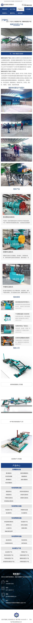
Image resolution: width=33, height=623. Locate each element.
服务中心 (12, 13)
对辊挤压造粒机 (24, 494)
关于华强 (12, 9)
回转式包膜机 (24, 525)
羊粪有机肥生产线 (24, 561)
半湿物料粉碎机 (9, 543)
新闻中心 (4, 13)
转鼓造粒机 (9, 494)
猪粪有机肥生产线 (24, 558)
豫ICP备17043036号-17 (22, 619)
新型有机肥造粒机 (24, 491)
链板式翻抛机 (24, 479)
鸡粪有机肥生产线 (24, 555)
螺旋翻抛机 (24, 476)
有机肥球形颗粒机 (8, 521)
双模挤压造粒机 (24, 498)
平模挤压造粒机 (9, 498)
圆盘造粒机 (9, 491)
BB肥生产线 (24, 552)
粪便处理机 (24, 528)
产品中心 (20, 9)
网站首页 (4, 9)
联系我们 (20, 13)
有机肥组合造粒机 (8, 501)
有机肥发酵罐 (8, 476)
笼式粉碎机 (24, 540)
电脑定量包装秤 (9, 531)
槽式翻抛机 (9, 473)
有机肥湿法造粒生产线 (8, 561)
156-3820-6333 (10, 583)
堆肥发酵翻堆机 (24, 473)
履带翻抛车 (9, 479)
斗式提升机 (9, 528)
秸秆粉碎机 (24, 543)
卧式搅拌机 (24, 513)
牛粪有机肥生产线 (8, 558)
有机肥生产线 (8, 510)
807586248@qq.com (11, 596)
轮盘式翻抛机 (8, 482)
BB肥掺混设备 (24, 510)
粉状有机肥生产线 (8, 555)
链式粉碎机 (9, 540)
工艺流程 (28, 9)
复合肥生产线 (8, 552)
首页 (7, 21)
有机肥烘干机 (24, 521)
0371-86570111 (10, 590)
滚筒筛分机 (9, 525)
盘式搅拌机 (9, 513)
